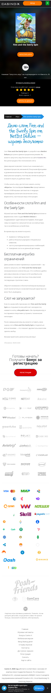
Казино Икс (42, 157)
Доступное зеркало (25, 651)
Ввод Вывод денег (25, 641)
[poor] (21, 90)
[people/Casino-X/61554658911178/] (25, 625)
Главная (8, 117)
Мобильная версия (25, 638)
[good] (28, 90)
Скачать (25, 657)
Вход (32, 3)
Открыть (39, 688)
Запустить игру (25, 54)
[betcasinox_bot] (38, 625)
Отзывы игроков (25, 645)
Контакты (25, 648)
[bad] (17, 90)
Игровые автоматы (25, 632)
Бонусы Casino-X (25, 635)
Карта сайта (26, 660)
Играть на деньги (25, 101)
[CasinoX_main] (32, 625)
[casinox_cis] (19, 625)
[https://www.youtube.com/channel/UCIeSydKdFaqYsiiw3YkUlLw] (13, 625)
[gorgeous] (32, 90)
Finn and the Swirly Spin (32, 117)
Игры (17, 117)
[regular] (25, 90)
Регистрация (25, 372)
